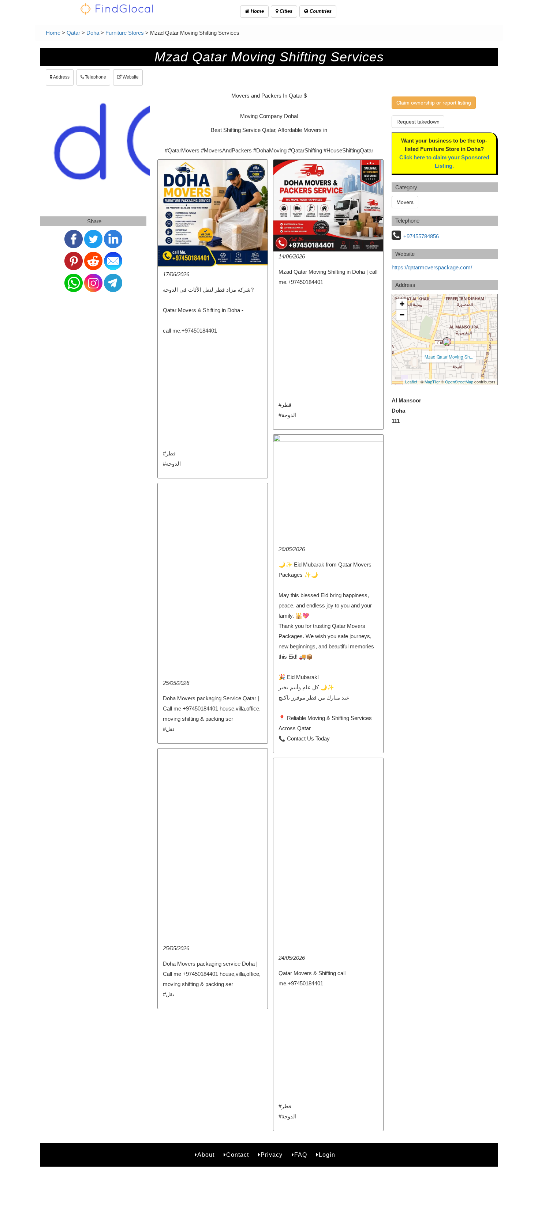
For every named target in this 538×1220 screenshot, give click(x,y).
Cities (285, 11)
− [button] (402, 314)
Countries (320, 11)
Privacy (272, 1155)
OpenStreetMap (459, 381)
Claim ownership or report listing (433, 103)
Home (256, 11)
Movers (405, 202)
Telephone (95, 77)
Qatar (73, 33)
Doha (92, 33)
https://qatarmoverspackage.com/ (432, 267)
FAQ (300, 1155)
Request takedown (418, 122)
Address (61, 77)
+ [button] (402, 303)
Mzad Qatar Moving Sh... (449, 356)
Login (327, 1155)
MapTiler (432, 381)
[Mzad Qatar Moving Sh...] (446, 341)
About (205, 1155)
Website (130, 77)
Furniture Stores (124, 33)
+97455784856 (421, 236)
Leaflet (411, 381)
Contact (237, 1155)
